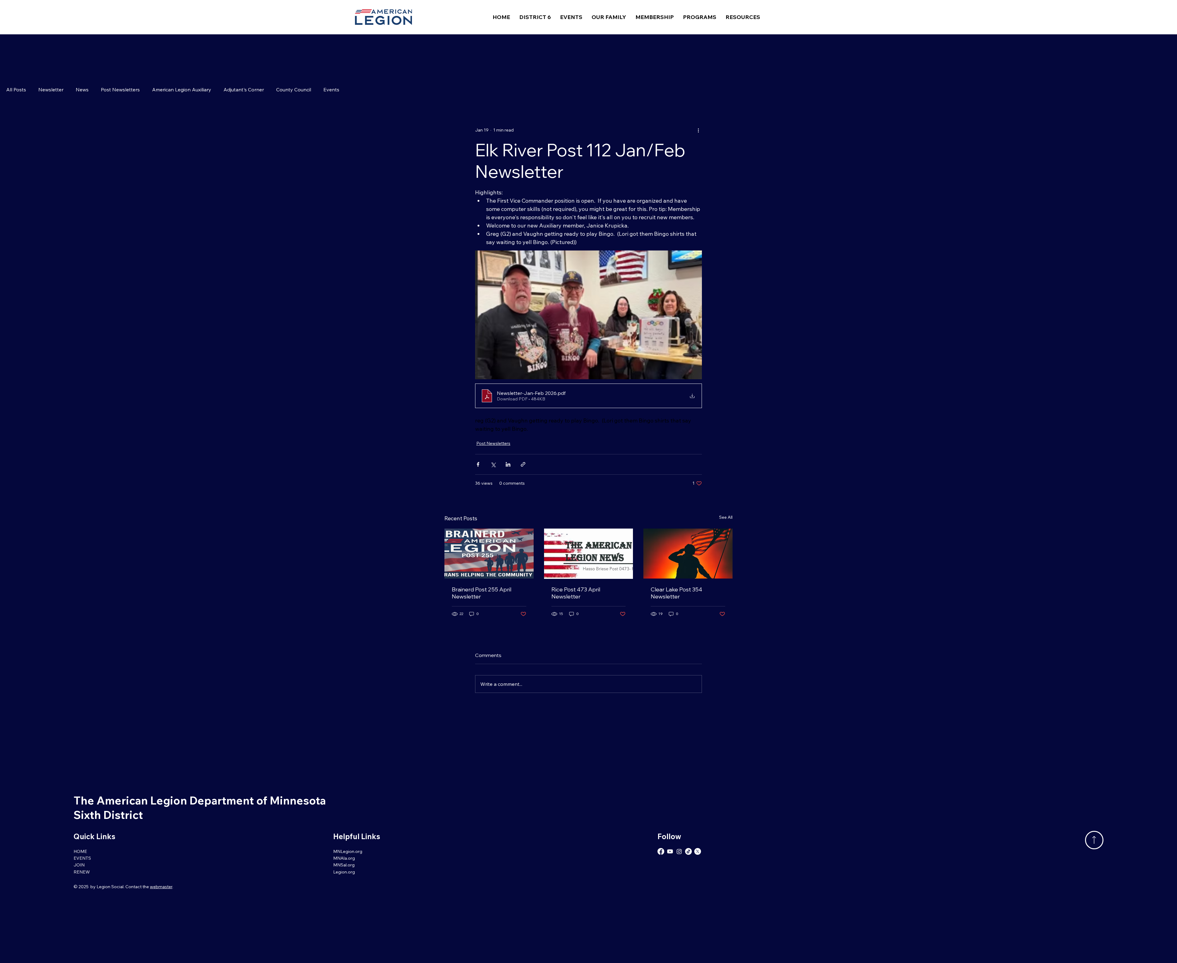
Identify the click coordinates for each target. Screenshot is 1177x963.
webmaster (161, 886)
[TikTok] (688, 851)
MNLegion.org (347, 851)
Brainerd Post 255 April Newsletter (481, 593)
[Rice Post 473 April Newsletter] (588, 554)
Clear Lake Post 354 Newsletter (676, 593)
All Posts (16, 89)
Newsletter (50, 89)
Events (331, 89)
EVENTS (82, 858)
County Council (293, 89)
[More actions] (698, 130)
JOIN (79, 865)
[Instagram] (679, 851)
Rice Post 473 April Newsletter (575, 593)
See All (726, 517)
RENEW (82, 872)
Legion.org (344, 872)
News (82, 89)
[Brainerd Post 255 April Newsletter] (489, 554)
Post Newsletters (120, 89)
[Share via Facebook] (478, 464)
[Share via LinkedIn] (508, 464)
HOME (80, 851)
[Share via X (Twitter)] (493, 464)
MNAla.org (344, 858)
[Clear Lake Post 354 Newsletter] (688, 554)
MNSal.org (344, 865)
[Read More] (1094, 840)
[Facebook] (660, 851)
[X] (697, 851)
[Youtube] (670, 851)
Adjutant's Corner (243, 89)
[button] (535, 17)
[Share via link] (523, 464)
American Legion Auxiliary (181, 89)
